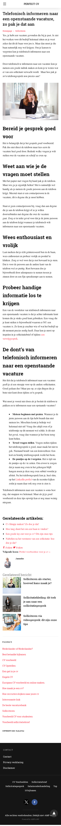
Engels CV (7, 677)
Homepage (7, 31)
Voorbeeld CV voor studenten (17, 716)
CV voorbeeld (9, 660)
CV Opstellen (9, 665)
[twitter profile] (26, 802)
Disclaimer (9, 767)
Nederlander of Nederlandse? (17, 648)
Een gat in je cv (10, 671)
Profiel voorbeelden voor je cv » (34, 551)
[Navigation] (4, 4)
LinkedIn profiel (24, 479)
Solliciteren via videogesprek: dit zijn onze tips (40, 620)
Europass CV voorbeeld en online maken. (23, 682)
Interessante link (11, 699)
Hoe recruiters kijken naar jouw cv (20, 693)
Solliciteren (20, 31)
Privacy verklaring (13, 762)
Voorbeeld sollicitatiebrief (16, 722)
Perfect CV (31, 3)
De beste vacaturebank (14, 705)
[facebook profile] (35, 802)
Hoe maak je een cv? (13, 688)
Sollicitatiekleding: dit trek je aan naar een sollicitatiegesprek (39, 601)
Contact (7, 756)
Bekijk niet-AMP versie (44, 815)
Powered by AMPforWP (30, 819)
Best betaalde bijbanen (14, 654)
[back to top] (54, 813)
